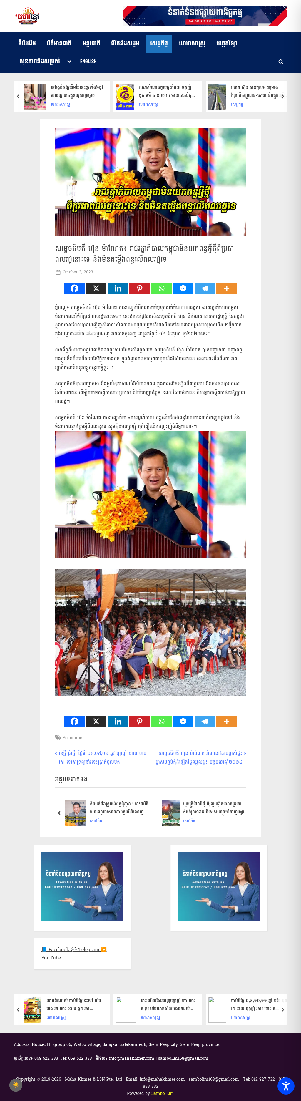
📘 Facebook (56, 949)
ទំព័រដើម (27, 44)
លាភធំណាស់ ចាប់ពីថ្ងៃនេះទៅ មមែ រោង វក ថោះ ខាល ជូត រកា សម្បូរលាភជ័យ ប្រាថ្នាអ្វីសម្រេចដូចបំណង (73, 1005)
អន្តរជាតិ (91, 44)
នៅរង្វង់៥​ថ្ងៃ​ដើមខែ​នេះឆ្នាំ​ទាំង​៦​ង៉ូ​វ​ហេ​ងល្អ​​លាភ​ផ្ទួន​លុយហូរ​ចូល (77, 92)
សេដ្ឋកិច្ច (159, 44)
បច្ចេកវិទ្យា (227, 44)
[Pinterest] (139, 288)
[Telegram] (205, 288)
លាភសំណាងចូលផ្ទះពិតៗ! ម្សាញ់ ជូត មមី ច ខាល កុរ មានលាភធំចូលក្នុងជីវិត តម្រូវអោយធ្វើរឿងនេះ (167, 92)
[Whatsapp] (161, 288)
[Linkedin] (118, 288)
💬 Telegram (86, 949)
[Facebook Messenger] (183, 288)
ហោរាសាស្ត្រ (192, 44)
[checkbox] (15, 1085)
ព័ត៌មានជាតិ (59, 44)
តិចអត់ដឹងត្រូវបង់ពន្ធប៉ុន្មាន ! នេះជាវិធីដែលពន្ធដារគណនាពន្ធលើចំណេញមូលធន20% (119, 808)
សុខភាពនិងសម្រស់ (39, 62)
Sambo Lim (162, 1093)
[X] (96, 288)
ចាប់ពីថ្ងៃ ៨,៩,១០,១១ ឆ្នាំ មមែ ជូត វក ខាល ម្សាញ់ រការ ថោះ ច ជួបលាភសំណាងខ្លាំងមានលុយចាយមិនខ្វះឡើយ (259, 1005)
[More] (226, 288)
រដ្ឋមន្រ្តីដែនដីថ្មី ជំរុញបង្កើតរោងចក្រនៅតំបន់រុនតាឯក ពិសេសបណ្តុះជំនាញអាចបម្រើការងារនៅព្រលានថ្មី (213, 808)
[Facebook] (74, 288)
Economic (72, 738)
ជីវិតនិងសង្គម (125, 44)
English (88, 62)
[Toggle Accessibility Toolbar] (286, 1086)
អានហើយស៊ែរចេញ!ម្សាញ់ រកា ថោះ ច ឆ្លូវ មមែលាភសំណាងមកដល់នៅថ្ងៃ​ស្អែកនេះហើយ (168, 1005)
